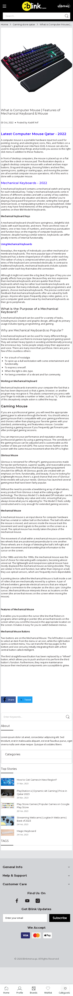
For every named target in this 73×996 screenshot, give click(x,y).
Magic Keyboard (26, 831)
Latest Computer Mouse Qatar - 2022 (33, 134)
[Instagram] (38, 902)
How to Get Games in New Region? (37, 779)
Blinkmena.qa (30, 958)
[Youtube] (27, 902)
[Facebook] (17, 902)
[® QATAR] (33, 10)
